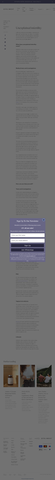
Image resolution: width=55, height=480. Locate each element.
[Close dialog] (44, 220)
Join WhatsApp (27, 250)
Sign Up (27, 245)
